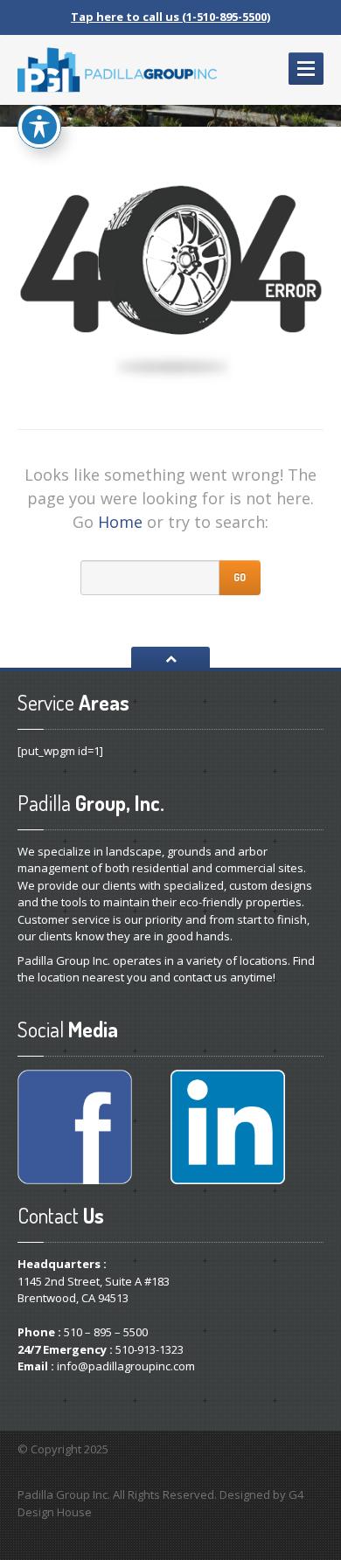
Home (120, 521)
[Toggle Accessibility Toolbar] (39, 127)
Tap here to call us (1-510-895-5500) (170, 16)
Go (239, 577)
